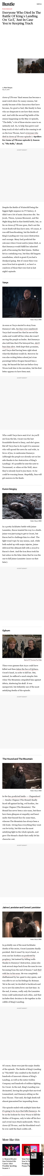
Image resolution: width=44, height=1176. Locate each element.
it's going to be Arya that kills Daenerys (19, 1111)
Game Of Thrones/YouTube (33, 660)
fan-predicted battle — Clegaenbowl (24, 796)
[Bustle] (8, 4)
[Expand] (32, 1154)
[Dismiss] (40, 1154)
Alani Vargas (8, 88)
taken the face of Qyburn (27, 669)
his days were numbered (26, 328)
